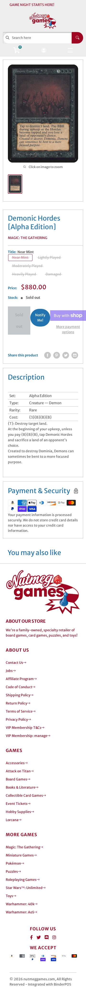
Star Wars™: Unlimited (24, 888)
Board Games (16, 779)
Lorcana (12, 820)
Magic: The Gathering (27, 238)
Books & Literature (20, 787)
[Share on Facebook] (47, 355)
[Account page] (43, 50)
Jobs (9, 671)
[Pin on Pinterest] (56, 355)
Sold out (19, 320)
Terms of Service (19, 711)
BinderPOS (62, 984)
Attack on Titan (18, 771)
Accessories (15, 763)
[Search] (77, 38)
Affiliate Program (20, 679)
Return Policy (16, 703)
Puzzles (12, 871)
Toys (9, 896)
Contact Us (14, 662)
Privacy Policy (17, 719)
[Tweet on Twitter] (65, 355)
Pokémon (13, 863)
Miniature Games (20, 855)
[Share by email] (74, 355)
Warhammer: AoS (20, 912)
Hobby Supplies (18, 812)
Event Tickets (16, 804)
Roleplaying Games (21, 880)
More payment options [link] (68, 329)
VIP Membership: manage (26, 736)
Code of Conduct (19, 687)
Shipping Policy (18, 695)
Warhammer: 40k (20, 904)
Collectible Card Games (24, 795)
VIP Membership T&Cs (23, 727)
